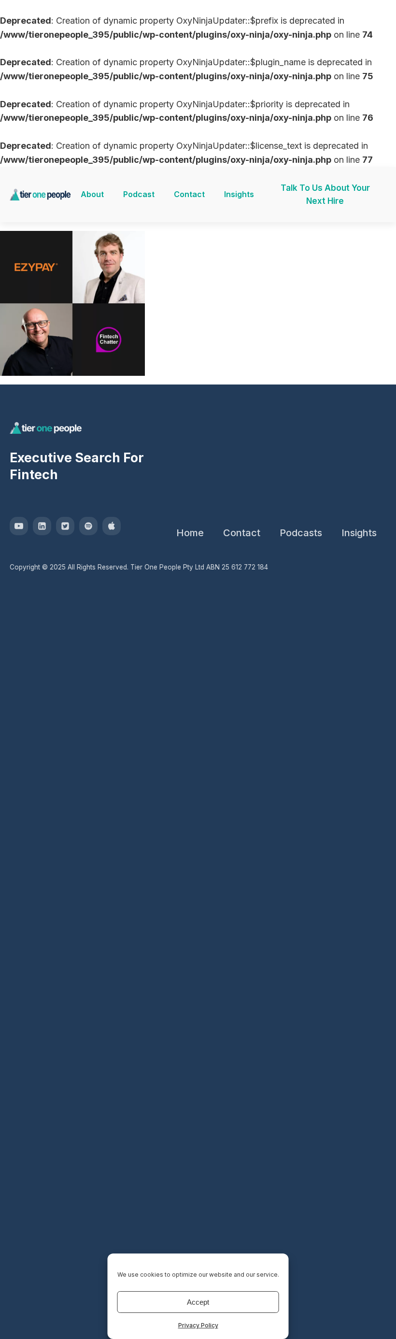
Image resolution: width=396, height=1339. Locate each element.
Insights (239, 194)
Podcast (139, 194)
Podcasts (301, 533)
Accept (198, 1302)
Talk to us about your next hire (325, 194)
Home (190, 533)
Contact (189, 194)
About (92, 194)
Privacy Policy (198, 1325)
